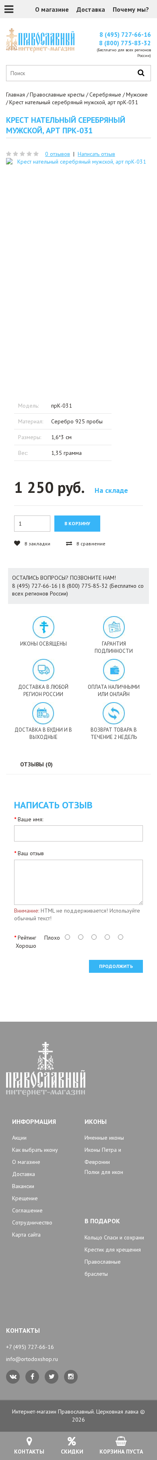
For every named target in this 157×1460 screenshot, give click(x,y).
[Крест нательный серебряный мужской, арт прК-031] (78, 267)
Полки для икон (104, 1172)
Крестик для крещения (113, 1249)
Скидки (72, 1451)
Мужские (137, 94)
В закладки (36, 544)
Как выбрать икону (35, 1149)
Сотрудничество (32, 1222)
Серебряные (105, 94)
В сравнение (90, 544)
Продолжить (116, 966)
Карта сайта (26, 1234)
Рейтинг (27, 937)
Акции (19, 1137)
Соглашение (27, 1210)
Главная (15, 94)
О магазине (52, 9)
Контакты (29, 1451)
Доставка (90, 9)
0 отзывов (57, 154)
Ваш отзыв (31, 853)
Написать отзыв (96, 154)
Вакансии (23, 1186)
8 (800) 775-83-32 (125, 43)
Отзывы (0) (36, 764)
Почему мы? (131, 9)
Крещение (25, 1198)
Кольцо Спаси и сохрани (114, 1237)
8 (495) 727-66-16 (125, 34)
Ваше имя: (30, 819)
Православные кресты (57, 94)
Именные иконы (104, 1137)
